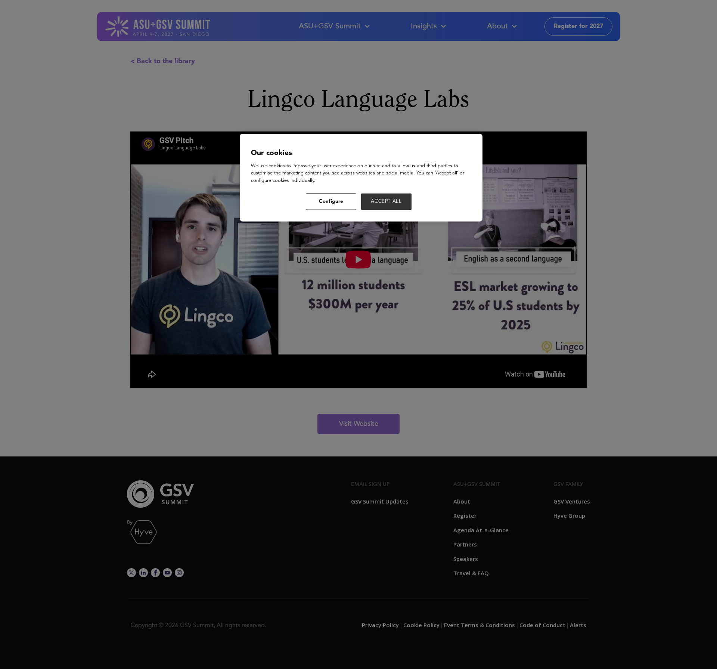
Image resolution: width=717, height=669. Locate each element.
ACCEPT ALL (386, 201)
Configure (331, 201)
